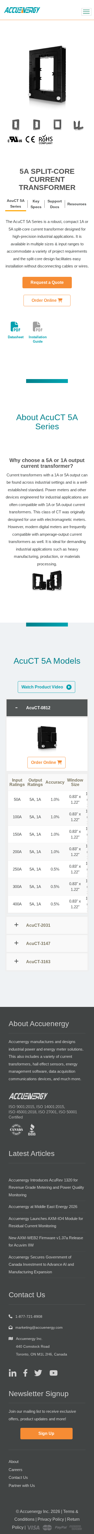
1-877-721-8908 (28, 1316)
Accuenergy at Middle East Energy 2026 (43, 1206)
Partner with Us (22, 1485)
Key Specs (36, 204)
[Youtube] (50, 1372)
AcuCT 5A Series (16, 203)
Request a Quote (47, 282)
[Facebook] (23, 1372)
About (14, 1461)
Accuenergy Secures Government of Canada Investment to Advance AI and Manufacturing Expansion (41, 1264)
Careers (15, 1469)
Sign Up (46, 1433)
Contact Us (18, 1477)
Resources (76, 204)
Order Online (45, 300)
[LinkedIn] (12, 1372)
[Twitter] (36, 1372)
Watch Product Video (43, 687)
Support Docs (55, 204)
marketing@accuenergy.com (39, 1327)
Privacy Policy (51, 1519)
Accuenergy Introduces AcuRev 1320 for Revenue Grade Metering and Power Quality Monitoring (46, 1187)
